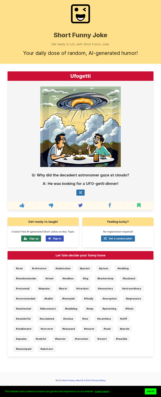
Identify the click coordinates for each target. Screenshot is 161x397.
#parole (124, 328)
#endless (68, 278)
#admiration (63, 268)
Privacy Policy (99, 380)
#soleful (41, 338)
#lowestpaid (23, 348)
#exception (110, 298)
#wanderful (23, 318)
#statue (68, 318)
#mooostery (105, 288)
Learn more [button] (102, 391)
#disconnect (48, 308)
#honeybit (68, 298)
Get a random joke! (120, 238)
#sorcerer (47, 328)
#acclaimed (47, 318)
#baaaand (68, 328)
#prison (103, 268)
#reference (39, 268)
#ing (85, 278)
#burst (63, 288)
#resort (102, 338)
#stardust (82, 288)
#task (107, 328)
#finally (88, 298)
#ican (19, 268)
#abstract (46, 348)
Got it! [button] (150, 391)
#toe (85, 318)
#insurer (89, 328)
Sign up (34, 238)
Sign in (57, 238)
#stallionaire (23, 328)
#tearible (121, 338)
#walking (123, 268)
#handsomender (26, 278)
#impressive (133, 298)
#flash (129, 308)
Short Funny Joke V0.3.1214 (76, 380)
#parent (85, 268)
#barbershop (105, 278)
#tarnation (81, 338)
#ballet (48, 298)
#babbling (71, 308)
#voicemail (22, 288)
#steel (49, 278)
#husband (129, 278)
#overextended (25, 298)
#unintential (23, 308)
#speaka (21, 338)
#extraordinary (131, 288)
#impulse (44, 288)
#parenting (109, 308)
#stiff (123, 318)
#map (89, 308)
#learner (60, 338)
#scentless (104, 318)
